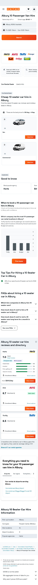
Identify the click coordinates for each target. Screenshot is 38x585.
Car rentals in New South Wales (25, 548)
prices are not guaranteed (10, 565)
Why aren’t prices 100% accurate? (15, 579)
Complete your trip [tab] (29, 474)
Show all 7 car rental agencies (11, 447)
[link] (19, 261)
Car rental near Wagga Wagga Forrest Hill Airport (19, 492)
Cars (14, 547)
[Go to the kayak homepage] (13, 9)
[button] (3, 9)
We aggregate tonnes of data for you (16, 575)
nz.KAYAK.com (7, 547)
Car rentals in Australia (8, 548)
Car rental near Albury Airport (15, 488)
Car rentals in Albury (8, 550)
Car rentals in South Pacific (25, 547)
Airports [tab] (7, 474)
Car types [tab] (16, 474)
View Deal (30, 137)
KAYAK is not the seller (11, 572)
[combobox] (8, 19)
